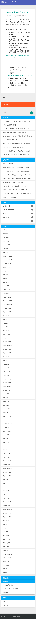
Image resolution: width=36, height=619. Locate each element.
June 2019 (6, 528)
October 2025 (7, 263)
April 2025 (6, 286)
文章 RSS (5, 601)
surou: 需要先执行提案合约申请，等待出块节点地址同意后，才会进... (19, 178)
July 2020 (5, 479)
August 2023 (6, 356)
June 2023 (6, 364)
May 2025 (6, 282)
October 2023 (7, 349)
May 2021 (6, 446)
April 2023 (6, 368)
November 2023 (7, 345)
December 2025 (7, 256)
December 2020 (7, 464)
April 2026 (6, 241)
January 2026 (7, 252)
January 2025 (7, 297)
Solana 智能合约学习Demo (17, 12)
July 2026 (5, 230)
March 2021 (6, 453)
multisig (17, 221)
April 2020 (6, 490)
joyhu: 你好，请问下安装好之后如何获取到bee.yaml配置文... (19, 193)
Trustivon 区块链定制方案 (10, 588)
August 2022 (6, 394)
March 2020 (6, 494)
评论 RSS (5, 605)
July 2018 (5, 569)
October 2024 (7, 308)
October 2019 (7, 513)
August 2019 (6, 520)
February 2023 (7, 375)
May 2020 (6, 487)
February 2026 (7, 248)
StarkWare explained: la (19, 167)
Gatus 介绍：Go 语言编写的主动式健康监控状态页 (17, 136)
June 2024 (6, 323)
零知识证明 (17, 217)
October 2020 (7, 472)
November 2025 (7, 260)
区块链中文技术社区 (8, 2)
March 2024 (6, 334)
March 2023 (6, 371)
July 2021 (5, 438)
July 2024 (5, 319)
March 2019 (6, 539)
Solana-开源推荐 (9, 17)
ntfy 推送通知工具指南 (9, 125)
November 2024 (7, 304)
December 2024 (7, 301)
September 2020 (7, 476)
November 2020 (7, 468)
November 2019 (7, 509)
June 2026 (6, 233)
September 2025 (7, 267)
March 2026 (6, 245)
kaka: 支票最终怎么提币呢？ (11, 197)
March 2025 (6, 289)
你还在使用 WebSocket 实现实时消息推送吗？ (16, 132)
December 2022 (7, 382)
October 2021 (7, 427)
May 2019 (6, 531)
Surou (10, 15)
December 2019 (7, 505)
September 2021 (7, 431)
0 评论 (18, 17)
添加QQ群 (6, 592)
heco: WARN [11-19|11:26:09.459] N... (13, 182)
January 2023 (7, 379)
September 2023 (7, 353)
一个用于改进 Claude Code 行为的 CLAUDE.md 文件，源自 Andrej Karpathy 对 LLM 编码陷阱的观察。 (19, 154)
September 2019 (7, 517)
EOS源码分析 (17, 206)
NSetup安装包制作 (8, 585)
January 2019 (7, 546)
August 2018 (6, 565)
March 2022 (6, 409)
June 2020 (6, 483)
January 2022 (7, 416)
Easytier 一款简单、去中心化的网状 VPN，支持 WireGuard (19, 151)
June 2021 (6, 442)
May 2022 (6, 405)
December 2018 (7, 550)
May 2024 (6, 327)
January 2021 (7, 461)
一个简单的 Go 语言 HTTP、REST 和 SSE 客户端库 (17, 121)
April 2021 (6, 449)
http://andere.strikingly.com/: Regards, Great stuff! (17, 175)
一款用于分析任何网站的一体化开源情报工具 (16, 128)
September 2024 (7, 312)
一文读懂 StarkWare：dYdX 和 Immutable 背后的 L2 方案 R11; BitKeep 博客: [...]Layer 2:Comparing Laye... (19, 171)
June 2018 (6, 572)
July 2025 (5, 274)
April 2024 (6, 330)
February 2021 (7, 457)
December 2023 (7, 341)
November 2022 (7, 386)
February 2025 (7, 293)
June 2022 (6, 401)
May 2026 (6, 237)
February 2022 (7, 412)
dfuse (17, 213)
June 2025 (6, 278)
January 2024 (7, 338)
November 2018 (7, 554)
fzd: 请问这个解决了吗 (9, 163)
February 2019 (7, 543)
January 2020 (7, 502)
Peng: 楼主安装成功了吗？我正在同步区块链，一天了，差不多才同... (19, 189)
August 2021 (6, 435)
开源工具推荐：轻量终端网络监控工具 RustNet (16, 143)
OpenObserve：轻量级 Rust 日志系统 (13, 147)
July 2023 (5, 360)
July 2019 (5, 524)
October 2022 (7, 390)
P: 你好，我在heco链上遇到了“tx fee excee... (15, 186)
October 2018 (7, 557)
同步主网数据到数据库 (17, 210)
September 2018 (7, 561)
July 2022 (5, 397)
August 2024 (6, 315)
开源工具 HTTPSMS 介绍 (10, 140)
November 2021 (7, 423)
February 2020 (7, 498)
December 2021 (7, 420)
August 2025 (6, 271)
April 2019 (6, 535)
